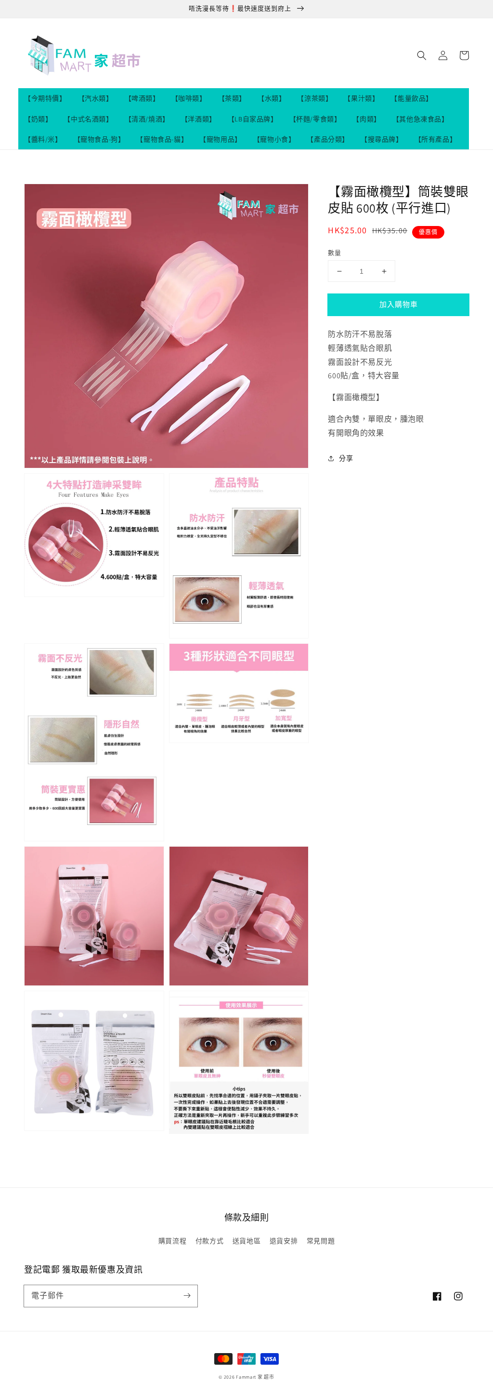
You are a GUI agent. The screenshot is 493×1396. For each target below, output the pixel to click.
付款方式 (209, 1240)
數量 (334, 253)
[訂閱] (186, 1295)
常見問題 (321, 1240)
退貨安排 (284, 1240)
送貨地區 (246, 1240)
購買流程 (172, 1240)
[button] (421, 55)
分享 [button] (346, 458)
